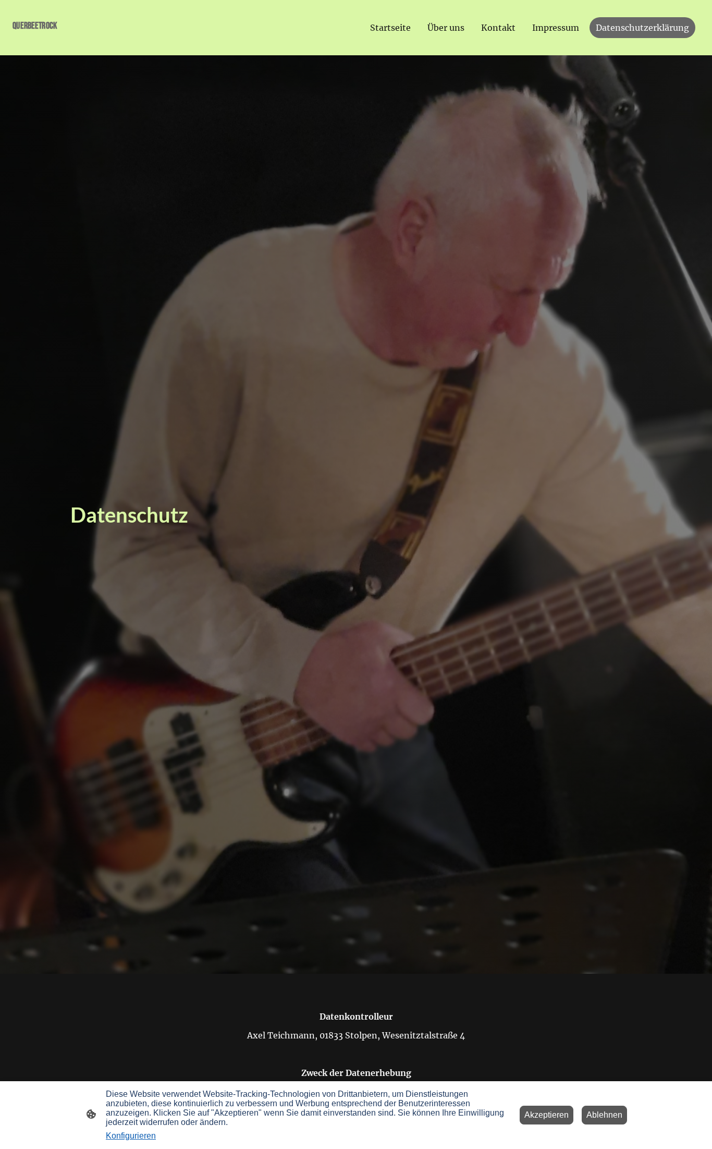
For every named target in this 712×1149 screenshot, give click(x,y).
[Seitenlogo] (66, 42)
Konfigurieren (131, 1135)
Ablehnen (604, 1114)
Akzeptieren (546, 1114)
